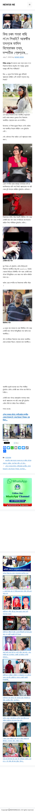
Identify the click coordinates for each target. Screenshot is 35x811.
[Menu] (29, 4)
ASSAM (8, 458)
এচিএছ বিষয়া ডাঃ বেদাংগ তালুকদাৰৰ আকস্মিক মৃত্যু (15, 573)
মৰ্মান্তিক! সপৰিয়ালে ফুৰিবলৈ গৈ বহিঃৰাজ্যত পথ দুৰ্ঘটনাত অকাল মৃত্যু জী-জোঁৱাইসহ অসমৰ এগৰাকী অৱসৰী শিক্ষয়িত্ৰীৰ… (17, 677)
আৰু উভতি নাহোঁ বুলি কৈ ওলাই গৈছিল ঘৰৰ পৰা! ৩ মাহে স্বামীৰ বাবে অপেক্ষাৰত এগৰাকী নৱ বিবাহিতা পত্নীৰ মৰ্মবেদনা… (17, 654)
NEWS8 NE (9, 4)
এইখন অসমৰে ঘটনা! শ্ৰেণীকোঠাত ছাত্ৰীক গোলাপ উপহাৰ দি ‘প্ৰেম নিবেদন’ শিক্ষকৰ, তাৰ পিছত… (16, 417)
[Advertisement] (17, 531)
